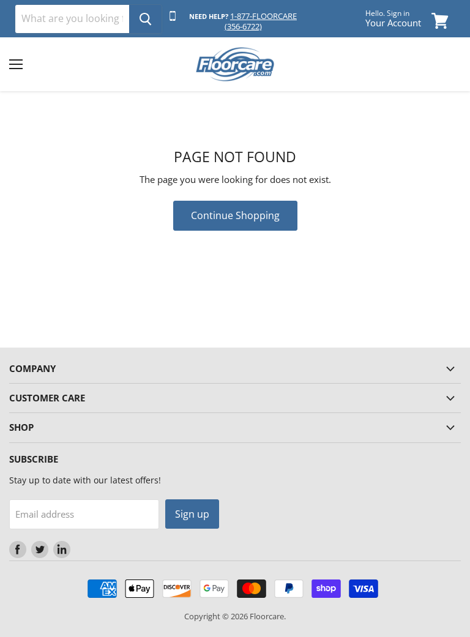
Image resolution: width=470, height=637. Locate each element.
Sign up (192, 514)
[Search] (145, 19)
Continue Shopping (235, 215)
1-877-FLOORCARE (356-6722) (261, 21)
